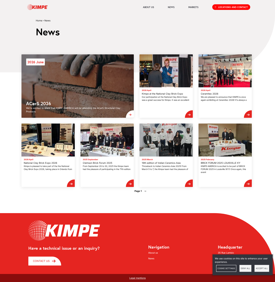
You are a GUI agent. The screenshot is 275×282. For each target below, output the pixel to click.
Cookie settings (226, 268)
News (171, 7)
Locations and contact (233, 7)
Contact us (41, 260)
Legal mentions (137, 278)
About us (148, 7)
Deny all (245, 268)
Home (39, 20)
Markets (193, 7)
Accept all (262, 268)
